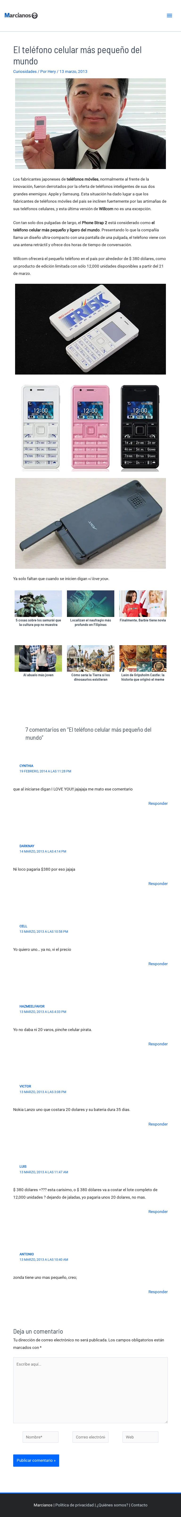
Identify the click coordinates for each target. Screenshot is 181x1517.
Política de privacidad (74, 1505)
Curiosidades (25, 71)
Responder (158, 803)
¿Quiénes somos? (112, 1505)
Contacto (139, 1505)
